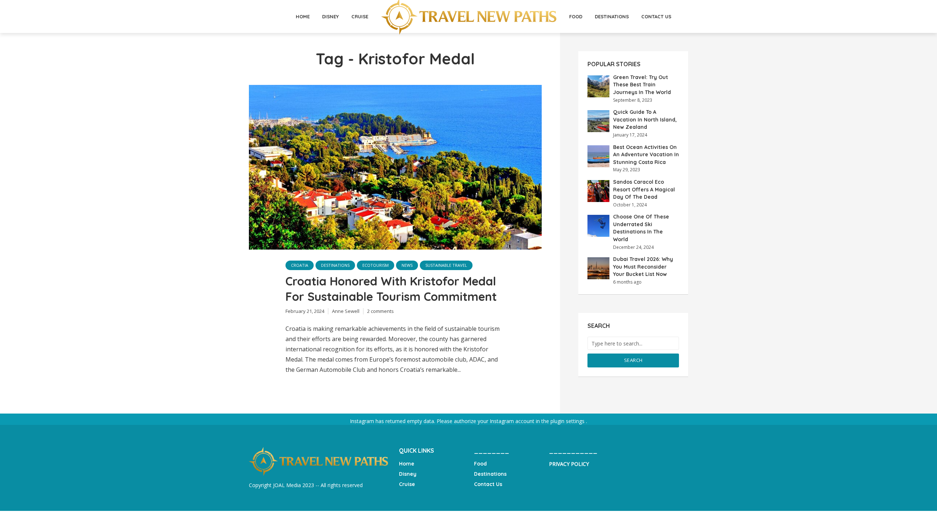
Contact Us (656, 16)
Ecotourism (375, 265)
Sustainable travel (446, 265)
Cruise (359, 16)
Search (633, 360)
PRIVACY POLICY (569, 463)
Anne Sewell (345, 311)
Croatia (299, 265)
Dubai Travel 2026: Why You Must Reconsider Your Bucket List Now (643, 266)
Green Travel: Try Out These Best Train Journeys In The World (642, 85)
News (407, 265)
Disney (330, 16)
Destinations (612, 16)
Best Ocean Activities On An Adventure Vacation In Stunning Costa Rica (646, 154)
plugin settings (568, 421)
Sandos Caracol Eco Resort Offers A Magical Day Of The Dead (644, 189)
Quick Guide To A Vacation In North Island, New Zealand (645, 119)
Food (575, 16)
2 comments (380, 311)
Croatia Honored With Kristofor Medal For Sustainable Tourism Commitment (392, 289)
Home (303, 16)
